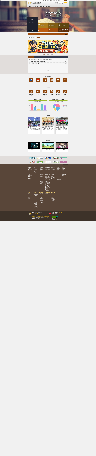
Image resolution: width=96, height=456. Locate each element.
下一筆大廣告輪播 (68, 46)
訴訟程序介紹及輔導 (53, 167)
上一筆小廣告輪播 (29, 158)
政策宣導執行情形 (47, 181)
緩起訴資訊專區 (35, 6)
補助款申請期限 (42, 202)
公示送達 (63, 169)
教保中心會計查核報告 (47, 180)
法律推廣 (58, 169)
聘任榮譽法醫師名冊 (42, 176)
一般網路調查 (52, 200)
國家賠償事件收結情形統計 (47, 178)
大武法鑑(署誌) (30, 169)
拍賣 (63, 3)
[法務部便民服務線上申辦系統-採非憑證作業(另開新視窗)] (56, 158)
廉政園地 (58, 167)
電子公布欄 (63, 168)
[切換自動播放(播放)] (66, 34)
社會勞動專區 (35, 195)
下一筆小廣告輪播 (67, 158)
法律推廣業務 (35, 202)
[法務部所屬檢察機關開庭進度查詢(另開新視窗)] (40, 158)
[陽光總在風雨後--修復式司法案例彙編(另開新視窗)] (48, 46)
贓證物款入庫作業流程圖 (53, 174)
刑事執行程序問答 (53, 177)
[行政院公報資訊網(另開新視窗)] (56, 162)
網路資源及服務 (48, 6)
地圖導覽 (42, 25)
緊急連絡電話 (57, 0)
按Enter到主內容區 (2, 0)
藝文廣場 (35, 172)
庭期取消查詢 (64, 174)
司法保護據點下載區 (36, 198)
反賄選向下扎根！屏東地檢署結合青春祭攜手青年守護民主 (37, 61)
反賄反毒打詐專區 (42, 6)
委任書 (57, 3)
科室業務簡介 (30, 174)
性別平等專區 (47, 190)
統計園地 (29, 192)
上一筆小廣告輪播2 (29, 162)
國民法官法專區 (42, 181)
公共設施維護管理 (47, 182)
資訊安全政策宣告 (38, 216)
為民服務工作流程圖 (53, 171)
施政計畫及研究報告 (47, 171)
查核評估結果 (41, 197)
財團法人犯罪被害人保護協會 (30, 178)
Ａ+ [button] (66, 0)
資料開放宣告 (41, 216)
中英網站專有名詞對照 (47, 184)
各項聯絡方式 (41, 169)
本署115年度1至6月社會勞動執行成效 (34, 63)
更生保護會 (29, 176)
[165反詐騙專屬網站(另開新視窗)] (32, 162)
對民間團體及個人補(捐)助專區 (42, 200)
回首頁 (45, 0)
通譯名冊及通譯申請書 (42, 174)
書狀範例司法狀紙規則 (53, 169)
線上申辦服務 (47, 216)
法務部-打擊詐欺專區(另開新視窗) (43, 54)
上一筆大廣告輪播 (28, 46)
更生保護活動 (35, 204)
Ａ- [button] (63, 0)
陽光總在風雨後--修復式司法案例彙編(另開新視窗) (48, 54)
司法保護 (30, 6)
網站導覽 (43, 0)
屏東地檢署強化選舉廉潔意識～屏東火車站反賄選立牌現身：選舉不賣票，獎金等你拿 (40, 59)
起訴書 (55, 3)
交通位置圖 (36, 213)
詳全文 (32, 30)
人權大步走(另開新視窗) (52, 54)
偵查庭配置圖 (35, 169)
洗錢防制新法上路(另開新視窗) (51, 54)
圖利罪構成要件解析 (59, 172)
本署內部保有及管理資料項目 (47, 188)
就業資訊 (52, 197)
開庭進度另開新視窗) (65, 30)
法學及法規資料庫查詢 (59, 179)
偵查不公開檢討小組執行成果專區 (47, 186)
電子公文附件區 (53, 199)
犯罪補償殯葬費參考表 (42, 178)
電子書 (63, 175)
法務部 (48, 0)
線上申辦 (63, 25)
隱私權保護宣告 (33, 216)
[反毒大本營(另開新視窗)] (63, 158)
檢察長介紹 (29, 167)
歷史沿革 (32, 19)
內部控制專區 (47, 189)
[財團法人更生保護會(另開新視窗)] (40, 162)
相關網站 (29, 198)
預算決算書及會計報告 (47, 169)
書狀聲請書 (60, 3)
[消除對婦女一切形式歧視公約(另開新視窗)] (63, 162)
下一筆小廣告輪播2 (67, 162)
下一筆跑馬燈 (67, 34)
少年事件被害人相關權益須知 (42, 183)
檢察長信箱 (53, 25)
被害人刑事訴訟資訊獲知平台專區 (36, 194)
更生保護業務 (35, 203)
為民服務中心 (30, 175)
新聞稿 (63, 167)
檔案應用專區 (47, 176)
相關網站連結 (52, 198)
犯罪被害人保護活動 (36, 208)
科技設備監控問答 (53, 178)
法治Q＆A (58, 178)
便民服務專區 (48, 76)
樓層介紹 (35, 168)
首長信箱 (51, 0)
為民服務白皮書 (42, 167)
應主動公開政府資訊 (47, 167)
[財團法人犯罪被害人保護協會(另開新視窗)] (48, 162)
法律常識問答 (58, 168)
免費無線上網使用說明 (36, 171)
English (61, 0)
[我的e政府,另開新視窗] (57, 217)
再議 (62, 3)
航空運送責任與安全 (59, 174)
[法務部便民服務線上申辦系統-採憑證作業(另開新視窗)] (48, 158)
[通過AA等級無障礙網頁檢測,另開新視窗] (54, 217)
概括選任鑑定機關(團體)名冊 (47, 174)
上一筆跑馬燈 (67, 33)
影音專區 (48, 140)
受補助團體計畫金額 (42, 199)
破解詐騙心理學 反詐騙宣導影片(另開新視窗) (44, 54)
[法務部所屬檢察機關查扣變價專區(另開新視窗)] (32, 158)
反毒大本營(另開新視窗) (47, 54)
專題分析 (29, 197)
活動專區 (48, 115)
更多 (48, 70)
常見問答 (54, 0)
